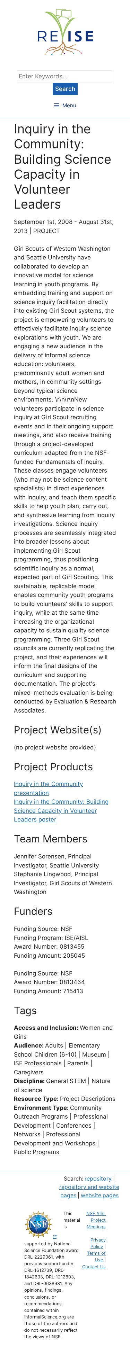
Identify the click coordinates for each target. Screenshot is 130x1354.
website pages (100, 1195)
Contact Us (94, 1266)
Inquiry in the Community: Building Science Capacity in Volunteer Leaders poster (61, 810)
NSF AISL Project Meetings (96, 1220)
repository (98, 1178)
